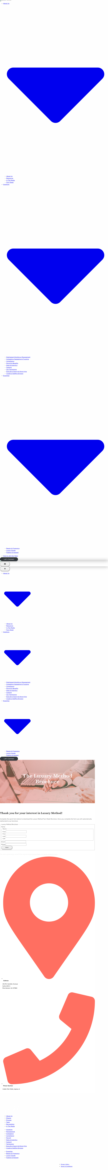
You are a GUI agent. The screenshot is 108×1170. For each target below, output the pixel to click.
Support (9, 367)
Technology (10, 1144)
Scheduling (10, 1134)
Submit (6, 847)
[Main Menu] (5, 564)
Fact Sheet (10, 182)
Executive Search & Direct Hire (16, 371)
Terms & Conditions (66, 1166)
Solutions (9, 1129)
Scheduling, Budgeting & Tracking (17, 359)
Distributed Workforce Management (18, 357)
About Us (9, 176)
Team (8, 1122)
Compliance (10, 361)
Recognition (10, 1124)
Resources (9, 178)
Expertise (9, 1151)
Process (8, 1120)
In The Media (10, 180)
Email (3, 842)
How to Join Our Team (10, 556)
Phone (3, 844)
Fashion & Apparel (12, 552)
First (4, 831)
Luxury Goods (10, 550)
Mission (8, 1118)
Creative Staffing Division (14, 373)
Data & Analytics (11, 365)
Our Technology (11, 369)
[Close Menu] (5, 568)
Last (4, 836)
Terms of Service (49, 854)
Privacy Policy (36, 854)
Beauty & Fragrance (13, 548)
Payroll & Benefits (12, 363)
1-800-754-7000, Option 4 (11, 1089)
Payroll (8, 1138)
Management (10, 1131)
